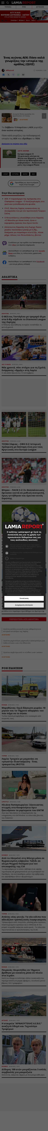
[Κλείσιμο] (43, 524)
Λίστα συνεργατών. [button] (20, 578)
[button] (24, 558)
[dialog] (24, 565)
